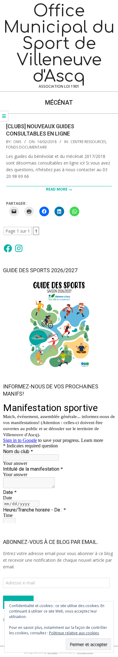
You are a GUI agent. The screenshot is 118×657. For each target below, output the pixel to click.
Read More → (59, 189)
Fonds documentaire (26, 147)
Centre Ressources (88, 141)
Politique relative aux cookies (74, 633)
